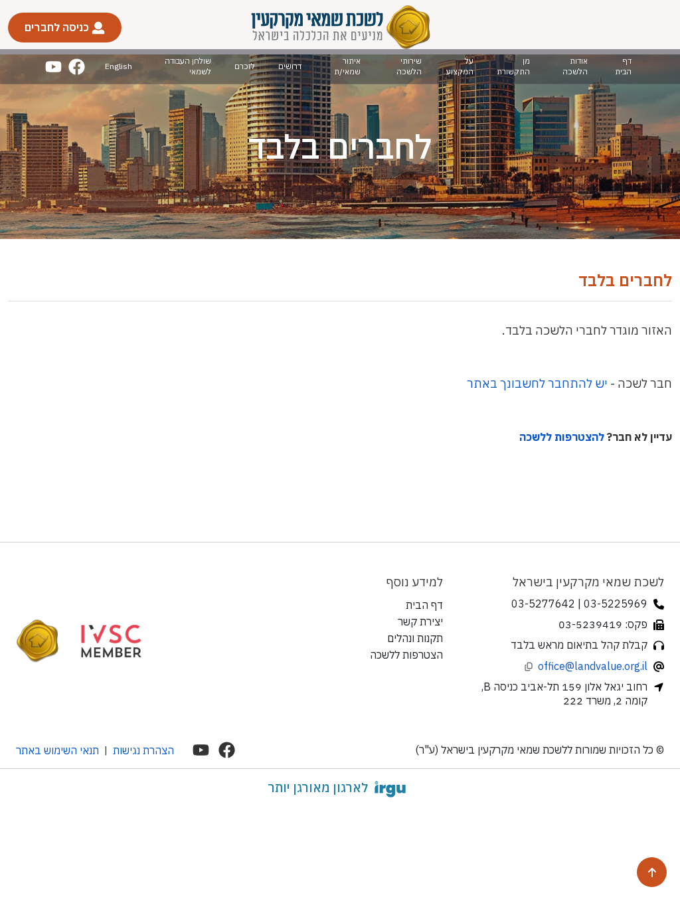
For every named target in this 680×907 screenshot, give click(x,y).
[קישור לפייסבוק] (76, 66)
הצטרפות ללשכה (406, 654)
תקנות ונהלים (415, 638)
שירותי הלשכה (409, 66)
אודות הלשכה (575, 66)
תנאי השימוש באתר (57, 750)
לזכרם (244, 66)
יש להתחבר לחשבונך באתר (537, 383)
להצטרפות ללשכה (561, 437)
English (118, 66)
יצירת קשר (420, 621)
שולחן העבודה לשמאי (188, 66)
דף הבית (623, 66)
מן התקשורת (513, 66)
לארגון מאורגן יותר (318, 787)
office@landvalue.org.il (592, 666)
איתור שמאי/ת (347, 66)
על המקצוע (459, 66)
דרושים (289, 66)
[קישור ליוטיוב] (53, 66)
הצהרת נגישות (143, 750)
